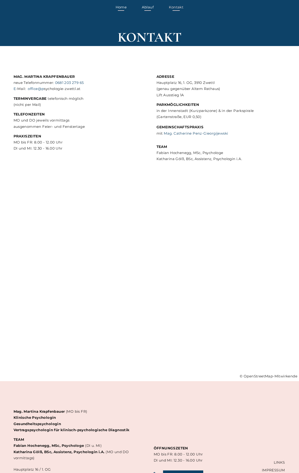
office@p (36, 88)
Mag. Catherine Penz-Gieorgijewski (196, 133)
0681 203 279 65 (69, 82)
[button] (149, 286)
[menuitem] (121, 7)
